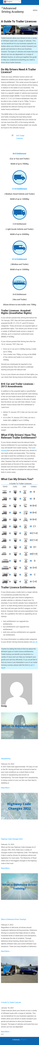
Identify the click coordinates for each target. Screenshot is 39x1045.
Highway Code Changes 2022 (12, 839)
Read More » (5, 788)
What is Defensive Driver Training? (13, 919)
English (9, 1)
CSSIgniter (23, 1040)
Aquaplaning (5, 759)
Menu (35, 10)
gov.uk (35, 642)
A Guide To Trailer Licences (11, 1002)
